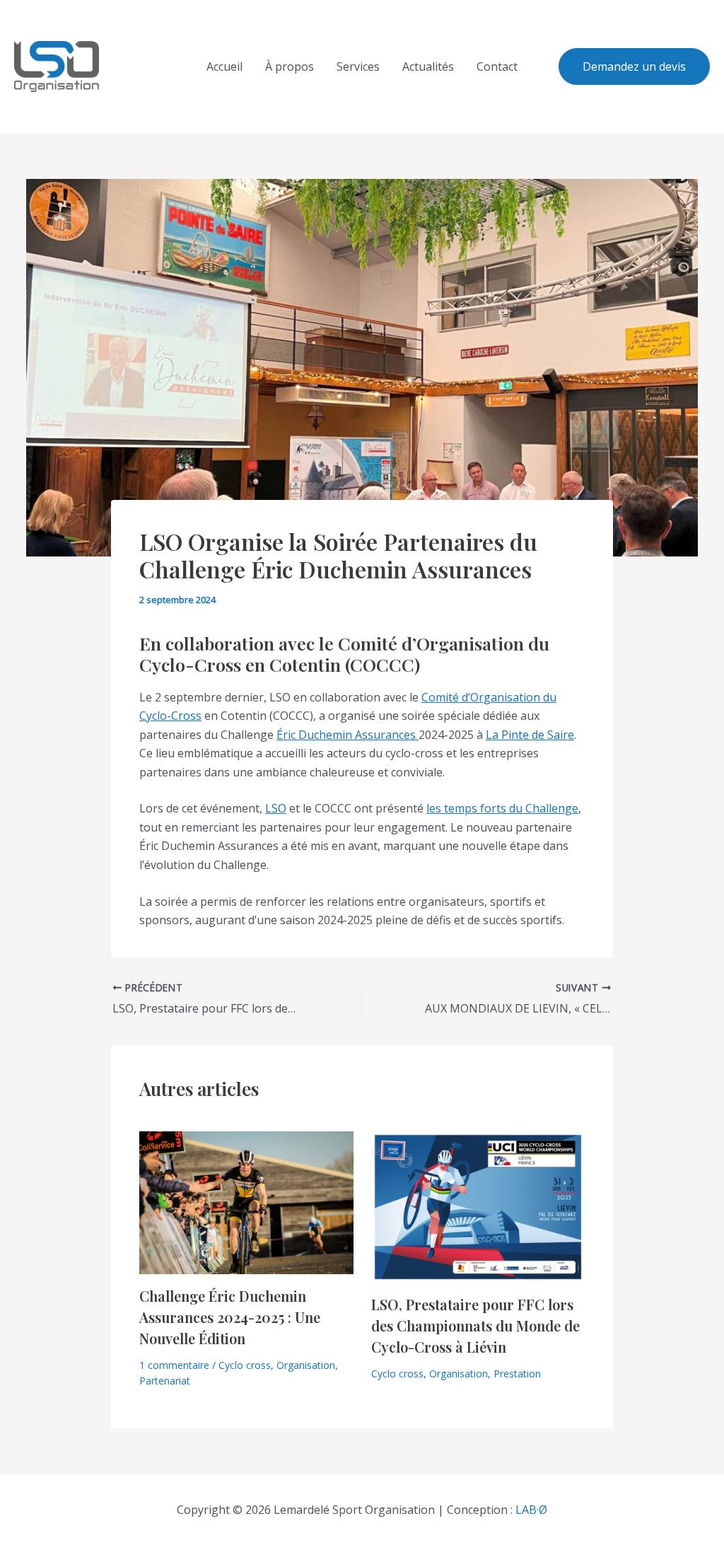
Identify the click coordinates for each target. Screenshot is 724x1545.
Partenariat (164, 1380)
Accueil (224, 66)
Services (358, 66)
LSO (275, 808)
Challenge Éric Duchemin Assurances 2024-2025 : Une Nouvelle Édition (229, 1317)
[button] (634, 66)
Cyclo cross (244, 1365)
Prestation (517, 1373)
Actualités (428, 66)
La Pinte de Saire (530, 734)
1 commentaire (174, 1365)
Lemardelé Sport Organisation (138, 66)
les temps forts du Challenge (502, 808)
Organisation (305, 1365)
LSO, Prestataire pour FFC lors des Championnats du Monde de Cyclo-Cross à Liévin (475, 1325)
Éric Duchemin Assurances (347, 734)
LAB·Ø (531, 1509)
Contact (497, 66)
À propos (289, 66)
